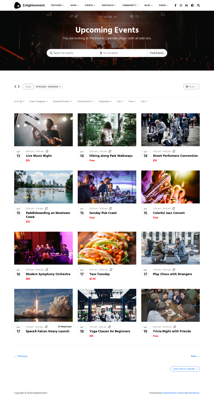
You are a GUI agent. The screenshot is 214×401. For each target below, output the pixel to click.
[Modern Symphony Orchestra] (43, 248)
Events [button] (89, 5)
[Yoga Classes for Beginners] (107, 305)
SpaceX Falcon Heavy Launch (47, 331)
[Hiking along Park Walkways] (107, 129)
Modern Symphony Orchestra (48, 274)
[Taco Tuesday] (107, 248)
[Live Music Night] (43, 129)
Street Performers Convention (175, 156)
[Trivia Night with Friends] (170, 305)
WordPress (194, 393)
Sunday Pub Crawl (103, 213)
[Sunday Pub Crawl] (107, 186)
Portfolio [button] (108, 5)
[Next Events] (19, 86)
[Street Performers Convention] (170, 129)
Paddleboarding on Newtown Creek (48, 215)
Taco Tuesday (99, 274)
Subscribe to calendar (184, 369)
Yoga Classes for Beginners (109, 331)
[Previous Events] (15, 86)
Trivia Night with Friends (172, 331)
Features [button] (56, 5)
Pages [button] (162, 5)
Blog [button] (147, 5)
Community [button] (129, 5)
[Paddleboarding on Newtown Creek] (43, 186)
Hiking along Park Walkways (111, 156)
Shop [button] (73, 5)
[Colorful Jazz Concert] (170, 186)
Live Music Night (39, 156)
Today (28, 87)
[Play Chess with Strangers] (170, 248)
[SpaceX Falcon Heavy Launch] (43, 305)
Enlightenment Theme (173, 393)
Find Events (157, 53)
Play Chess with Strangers (172, 274)
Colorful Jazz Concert (169, 213)
